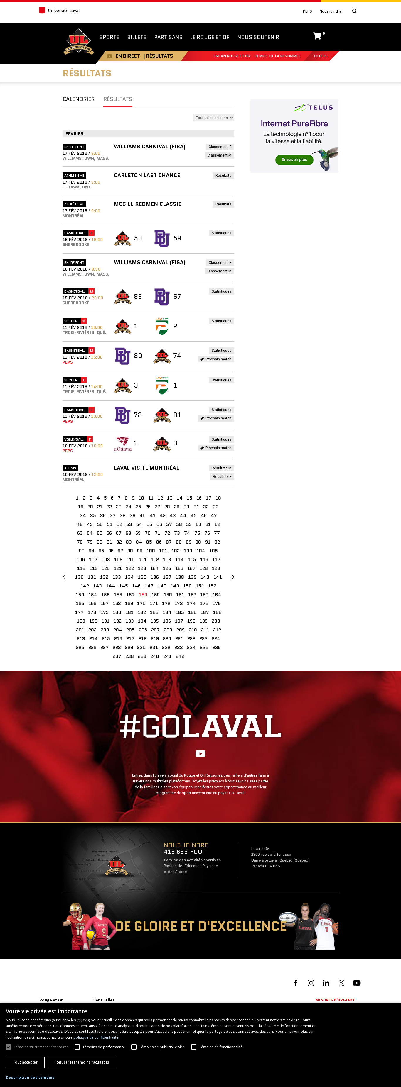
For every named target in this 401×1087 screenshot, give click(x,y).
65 (99, 533)
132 (104, 577)
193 (130, 621)
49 (90, 524)
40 (142, 515)
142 (84, 585)
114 (179, 559)
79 (89, 542)
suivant (233, 577)
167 (104, 603)
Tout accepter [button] (25, 1062)
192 (118, 621)
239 (142, 656)
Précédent (64, 577)
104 (200, 550)
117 (216, 559)
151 (200, 585)
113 (167, 559)
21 (99, 506)
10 (141, 498)
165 (80, 603)
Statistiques (223, 233)
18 (218, 498)
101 (163, 550)
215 (106, 638)
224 (216, 638)
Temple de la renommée (278, 56)
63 (80, 533)
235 (204, 647)
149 (175, 585)
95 (101, 550)
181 (129, 612)
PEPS (307, 11)
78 (80, 542)
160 (168, 594)
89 (188, 542)
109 (118, 559)
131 (92, 577)
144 (110, 585)
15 (189, 498)
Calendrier (79, 99)
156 (118, 594)
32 (206, 506)
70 (148, 533)
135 (142, 577)
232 (166, 647)
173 (178, 603)
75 (197, 533)
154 (92, 594)
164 (217, 594)
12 (160, 498)
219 (155, 638)
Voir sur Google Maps (116, 867)
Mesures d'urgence (335, 1000)
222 (191, 638)
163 (204, 594)
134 (129, 577)
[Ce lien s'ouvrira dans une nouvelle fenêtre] (294, 135)
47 (214, 515)
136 (155, 577)
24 (129, 506)
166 (92, 603)
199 (204, 621)
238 (129, 656)
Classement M (221, 156)
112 (155, 559)
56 (159, 524)
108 (106, 559)
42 (163, 515)
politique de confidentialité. (96, 1037)
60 (198, 524)
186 (192, 612)
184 (167, 612)
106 (81, 559)
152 (212, 585)
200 (216, 621)
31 (196, 506)
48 (80, 524)
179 (104, 612)
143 (97, 585)
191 (105, 621)
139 (192, 577)
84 (139, 542)
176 (217, 603)
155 (105, 594)
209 (180, 629)
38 (123, 515)
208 (168, 629)
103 (188, 550)
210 (193, 629)
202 (92, 629)
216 (118, 638)
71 (157, 533)
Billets (321, 56)
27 (157, 506)
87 (169, 542)
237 (117, 656)
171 (154, 603)
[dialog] (200, 1045)
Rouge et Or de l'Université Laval (79, 42)
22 (109, 506)
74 (187, 533)
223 (203, 638)
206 (143, 629)
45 (194, 515)
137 (167, 577)
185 (180, 612)
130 (79, 577)
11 (151, 498)
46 (204, 515)
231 (154, 647)
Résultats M (223, 468)
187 (205, 612)
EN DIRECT (128, 56)
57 (169, 524)
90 (198, 542)
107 (93, 559)
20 (90, 506)
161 (180, 594)
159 (155, 594)
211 (205, 629)
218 (143, 638)
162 (192, 594)
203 (105, 629)
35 (93, 515)
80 (99, 542)
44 (183, 515)
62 (217, 524)
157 (130, 594)
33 (216, 506)
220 (167, 638)
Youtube (109, 56)
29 (176, 506)
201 (80, 629)
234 (191, 647)
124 (154, 568)
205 (130, 629)
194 (142, 621)
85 (149, 542)
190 (93, 621)
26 (148, 506)
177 (79, 612)
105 (213, 550)
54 (139, 524)
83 (129, 542)
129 (216, 568)
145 (123, 585)
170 (141, 603)
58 (179, 524)
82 (119, 542)
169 (129, 603)
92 (217, 542)
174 (191, 603)
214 (93, 638)
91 (207, 542)
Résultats (117, 99)
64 (90, 533)
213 (81, 638)
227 (104, 647)
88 (179, 542)
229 (129, 647)
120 (106, 568)
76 (207, 533)
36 (103, 515)
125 (167, 568)
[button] (30, 1077)
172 (166, 603)
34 (83, 515)
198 (191, 621)
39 (132, 515)
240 (154, 656)
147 (149, 585)
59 (189, 524)
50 (100, 524)
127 (191, 568)
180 (117, 612)
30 (186, 506)
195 (155, 621)
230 (141, 647)
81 (109, 542)
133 (116, 577)
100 (150, 550)
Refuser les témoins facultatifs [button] (82, 1062)
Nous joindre (331, 11)
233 (178, 647)
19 (80, 506)
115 (192, 559)
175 (204, 603)
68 (128, 533)
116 (204, 559)
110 (131, 559)
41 (153, 515)
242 (180, 656)
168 (117, 603)
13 (170, 498)
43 (173, 515)
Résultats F (223, 477)
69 (138, 533)
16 (199, 498)
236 (217, 647)
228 (117, 647)
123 (142, 568)
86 (159, 542)
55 (149, 524)
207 (155, 629)
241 (167, 656)
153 (80, 594)
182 (142, 612)
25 (138, 506)
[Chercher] (355, 11)
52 (119, 524)
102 (175, 550)
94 (92, 550)
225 (80, 647)
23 (119, 506)
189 (81, 621)
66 (109, 533)
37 (113, 515)
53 (129, 524)
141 (217, 577)
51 (109, 524)
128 (204, 568)
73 (177, 533)
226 (92, 647)
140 (205, 577)
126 (179, 568)
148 (162, 585)
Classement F (221, 147)
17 (208, 498)
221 (179, 638)
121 (118, 568)
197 (179, 621)
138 (180, 577)
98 (130, 550)
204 (117, 629)
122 (130, 568)
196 (167, 621)
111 (143, 559)
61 (208, 524)
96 (111, 550)
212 (217, 629)
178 (92, 612)
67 (119, 533)
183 (154, 612)
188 (217, 612)
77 (217, 533)
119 (93, 568)
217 (130, 638)
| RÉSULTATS (158, 56)
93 (82, 550)
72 (167, 533)
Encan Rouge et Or (232, 56)
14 (180, 498)
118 (81, 568)
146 (136, 585)
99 (139, 550)
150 (187, 585)
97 (120, 550)
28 (167, 506)
